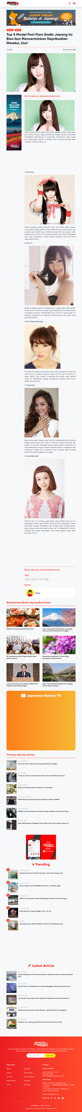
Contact (9, 1073)
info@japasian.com (53, 1094)
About (8, 1069)
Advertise (9, 1077)
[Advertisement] (50, 550)
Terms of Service (29, 1077)
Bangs (46, 579)
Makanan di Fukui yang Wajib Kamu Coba (20, 629)
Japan (27, 579)
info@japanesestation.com (55, 1076)
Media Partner (11, 1080)
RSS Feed (27, 1084)
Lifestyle (10, 30)
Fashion (18, 30)
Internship (27, 1069)
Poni (40, 579)
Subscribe (50, 1055)
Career (8, 1084)
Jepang (34, 579)
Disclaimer (27, 1080)
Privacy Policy (28, 1073)
